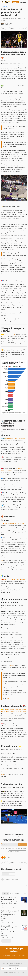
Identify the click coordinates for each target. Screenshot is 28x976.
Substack (6, 972)
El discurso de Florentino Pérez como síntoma (9, 898)
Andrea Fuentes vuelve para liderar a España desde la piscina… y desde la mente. (14, 711)
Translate (5, 6)
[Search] (25, 893)
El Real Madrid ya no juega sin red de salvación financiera (9, 928)
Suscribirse (15, 2)
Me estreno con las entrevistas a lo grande (9, 917)
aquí (8, 699)
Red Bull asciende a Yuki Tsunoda (14, 524)
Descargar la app (21, 969)
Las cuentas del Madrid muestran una (10, 932)
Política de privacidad (14, 851)
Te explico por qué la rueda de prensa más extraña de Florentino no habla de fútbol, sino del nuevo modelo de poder (10, 902)
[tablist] (8, 874)
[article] (14, 902)
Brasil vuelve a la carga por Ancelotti (15, 439)
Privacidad (17, 963)
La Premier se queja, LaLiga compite (12, 470)
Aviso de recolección (14, 965)
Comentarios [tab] (5, 874)
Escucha (24, 24)
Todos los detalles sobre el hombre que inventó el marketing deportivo (10, 913)
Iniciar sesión (23, 2)
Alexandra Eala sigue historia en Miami (14, 579)
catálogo (12, 665)
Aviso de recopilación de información (17, 850)
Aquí (2, 774)
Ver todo (5, 941)
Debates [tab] (17, 893)
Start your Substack (8, 969)
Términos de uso (17, 848)
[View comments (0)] (8, 28)
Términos (23, 963)
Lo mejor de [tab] (5, 893)
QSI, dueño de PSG (10, 334)
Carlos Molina (8, 23)
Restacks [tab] (12, 874)
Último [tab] (11, 893)
